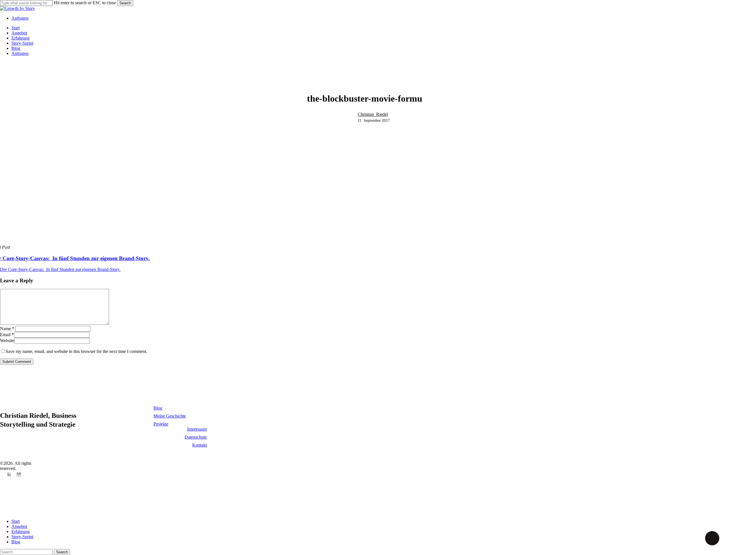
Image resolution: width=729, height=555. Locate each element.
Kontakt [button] (199, 445)
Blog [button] (157, 408)
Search (125, 3)
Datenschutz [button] (196, 437)
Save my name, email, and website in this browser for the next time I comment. (76, 351)
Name (7, 328)
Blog (15, 541)
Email (7, 334)
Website (7, 340)
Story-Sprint (22, 536)
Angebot (19, 526)
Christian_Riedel (373, 114)
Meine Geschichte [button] (169, 416)
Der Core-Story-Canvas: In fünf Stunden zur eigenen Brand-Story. (60, 269)
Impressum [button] (197, 429)
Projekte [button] (160, 424)
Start (15, 521)
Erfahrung (20, 531)
